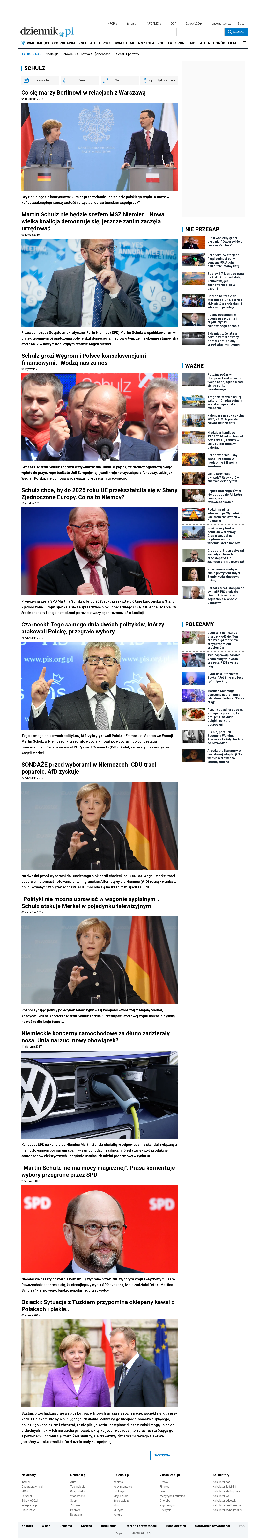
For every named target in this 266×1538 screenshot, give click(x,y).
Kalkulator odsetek (224, 1500)
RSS (242, 1526)
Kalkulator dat (221, 1482)
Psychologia (167, 1505)
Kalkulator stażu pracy (226, 1491)
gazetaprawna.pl (222, 23)
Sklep (241, 23)
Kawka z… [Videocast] (95, 54)
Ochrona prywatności (141, 1526)
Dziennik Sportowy (126, 54)
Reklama (65, 1526)
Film (116, 1505)
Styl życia (165, 1510)
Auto (73, 1482)
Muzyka (118, 1510)
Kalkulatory (221, 1475)
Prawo (164, 1482)
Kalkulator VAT (222, 1496)
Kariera (86, 1526)
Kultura (118, 1514)
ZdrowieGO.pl (194, 23)
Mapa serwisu (176, 1526)
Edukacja (119, 1491)
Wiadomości (77, 1496)
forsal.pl (132, 23)
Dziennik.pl (78, 1475)
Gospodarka (77, 1491)
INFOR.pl (112, 23)
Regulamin (108, 1526)
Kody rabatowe (123, 1486)
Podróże (75, 1510)
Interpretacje (29, 1505)
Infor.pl (26, 1482)
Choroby (165, 1500)
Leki (162, 1491)
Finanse (164, 1486)
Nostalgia (51, 54)
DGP (173, 23)
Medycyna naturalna (172, 1496)
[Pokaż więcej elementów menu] (244, 43)
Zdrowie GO (70, 54)
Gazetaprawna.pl (32, 1486)
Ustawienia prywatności (212, 1526)
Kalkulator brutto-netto (227, 1505)
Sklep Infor (28, 1510)
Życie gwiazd (121, 1500)
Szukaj (238, 32)
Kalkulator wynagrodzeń (228, 1510)
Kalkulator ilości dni (224, 1486)
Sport (73, 1500)
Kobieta (118, 1482)
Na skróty (29, 1475)
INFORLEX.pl (154, 23)
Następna (162, 1455)
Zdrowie (75, 1505)
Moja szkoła (121, 1496)
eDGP (25, 1491)
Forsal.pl (27, 1496)
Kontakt (27, 1526)
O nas (46, 1526)
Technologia (77, 1486)
